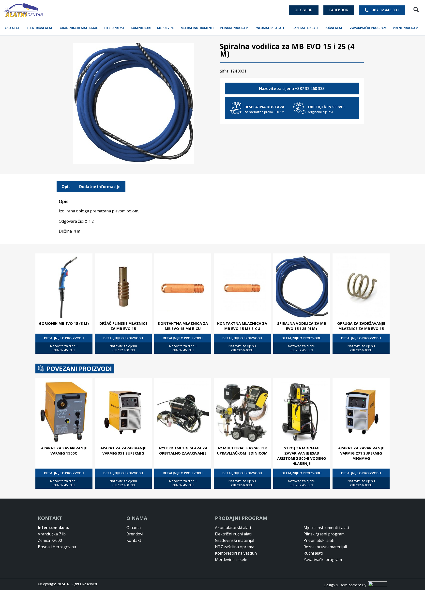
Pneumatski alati (269, 28)
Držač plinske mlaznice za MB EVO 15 (123, 326)
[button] (416, 10)
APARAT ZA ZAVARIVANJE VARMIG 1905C (64, 450)
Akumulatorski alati (233, 527)
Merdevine (165, 28)
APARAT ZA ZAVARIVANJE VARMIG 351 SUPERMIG (123, 450)
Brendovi (134, 534)
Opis (65, 186)
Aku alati (12, 28)
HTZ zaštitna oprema (234, 546)
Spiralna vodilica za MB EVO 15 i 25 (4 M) (301, 326)
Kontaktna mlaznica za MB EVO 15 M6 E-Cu (183, 326)
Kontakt (133, 540)
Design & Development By (346, 585)
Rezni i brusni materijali (325, 546)
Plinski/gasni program (324, 534)
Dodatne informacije (100, 186)
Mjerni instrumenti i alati (326, 527)
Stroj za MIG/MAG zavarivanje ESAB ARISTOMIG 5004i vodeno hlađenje (301, 455)
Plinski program (234, 28)
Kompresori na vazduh (236, 553)
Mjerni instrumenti (197, 28)
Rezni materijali (304, 28)
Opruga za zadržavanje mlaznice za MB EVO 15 (361, 326)
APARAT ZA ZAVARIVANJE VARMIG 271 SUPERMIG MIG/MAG (361, 453)
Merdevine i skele (231, 559)
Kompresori (141, 28)
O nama (133, 527)
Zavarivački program (368, 28)
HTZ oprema (114, 28)
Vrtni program (405, 28)
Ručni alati (334, 28)
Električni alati (40, 28)
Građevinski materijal (79, 28)
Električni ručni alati (233, 534)
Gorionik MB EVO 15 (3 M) (64, 323)
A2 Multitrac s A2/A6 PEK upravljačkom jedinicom (242, 450)
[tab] (66, 186)
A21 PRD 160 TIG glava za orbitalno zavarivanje (182, 450)
